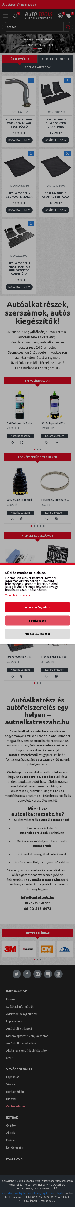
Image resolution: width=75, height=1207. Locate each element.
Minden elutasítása (38, 633)
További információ (17, 595)
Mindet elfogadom (37, 607)
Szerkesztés (37, 620)
